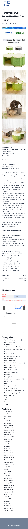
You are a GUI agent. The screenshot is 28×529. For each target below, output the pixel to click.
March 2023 (8, 505)
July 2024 (7, 469)
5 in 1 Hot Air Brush (5, 278)
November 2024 (9, 460)
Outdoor (6, 381)
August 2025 (8, 439)
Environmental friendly (11, 356)
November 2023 (9, 487)
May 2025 (7, 446)
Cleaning (7, 344)
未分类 (6, 404)
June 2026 (7, 416)
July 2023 (7, 496)
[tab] (12, 323)
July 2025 (7, 441)
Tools (6, 397)
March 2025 (7, 450)
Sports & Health (9, 388)
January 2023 (8, 510)
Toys (5, 399)
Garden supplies (9, 358)
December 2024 (9, 457)
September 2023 (9, 492)
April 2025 (7, 448)
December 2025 (9, 430)
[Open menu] (23, 3)
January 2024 (8, 483)
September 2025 (9, 437)
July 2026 (7, 414)
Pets (3, 9)
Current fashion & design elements (14, 349)
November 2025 (9, 432)
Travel (6, 402)
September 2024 (9, 464)
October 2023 (8, 489)
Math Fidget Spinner (22, 278)
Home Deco (7, 374)
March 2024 (8, 478)
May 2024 (7, 473)
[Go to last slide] (4, 308)
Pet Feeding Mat (9, 313)
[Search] (23, 332)
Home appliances (9, 372)
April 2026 (7, 421)
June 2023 (7, 499)
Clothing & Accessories (11, 347)
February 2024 (8, 480)
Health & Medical (9, 365)
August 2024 (8, 466)
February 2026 (8, 425)
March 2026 (8, 423)
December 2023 (9, 485)
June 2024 (7, 471)
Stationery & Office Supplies (12, 390)
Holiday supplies (9, 367)
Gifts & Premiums (9, 360)
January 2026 (8, 427)
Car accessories (9, 342)
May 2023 (7, 501)
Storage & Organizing (10, 393)
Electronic (7, 354)
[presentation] (14, 302)
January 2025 (8, 455)
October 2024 (8, 462)
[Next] (24, 308)
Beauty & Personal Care (11, 340)
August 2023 (8, 494)
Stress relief (7, 395)
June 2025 (7, 444)
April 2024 (7, 476)
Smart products (9, 386)
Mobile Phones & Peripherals (13, 379)
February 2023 (8, 508)
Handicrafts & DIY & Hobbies (13, 363)
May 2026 (7, 418)
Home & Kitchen (9, 370)
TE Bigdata (6, 23)
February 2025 (8, 453)
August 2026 (8, 411)
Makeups (7, 377)
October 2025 (8, 434)
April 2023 (7, 503)
